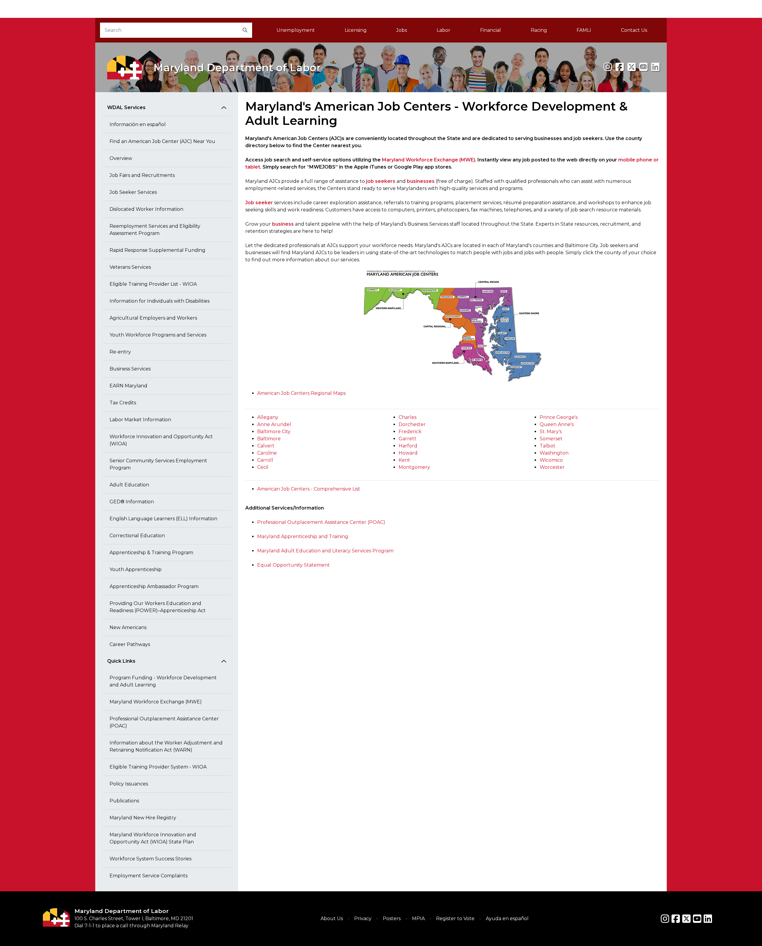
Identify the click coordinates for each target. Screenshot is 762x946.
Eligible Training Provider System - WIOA (158, 767)
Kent (404, 460)
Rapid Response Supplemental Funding (157, 250)
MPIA (418, 918)
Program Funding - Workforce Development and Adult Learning (163, 681)
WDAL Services (126, 107)
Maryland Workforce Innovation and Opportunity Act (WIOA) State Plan (153, 838)
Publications (124, 801)
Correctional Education (137, 535)
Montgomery (414, 467)
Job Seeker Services (133, 192)
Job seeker (259, 202)
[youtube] (643, 67)
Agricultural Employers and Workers (153, 318)
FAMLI (591, 32)
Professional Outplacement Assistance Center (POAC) (164, 722)
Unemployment (296, 30)
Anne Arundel (274, 424)
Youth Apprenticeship (136, 569)
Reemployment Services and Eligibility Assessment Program (155, 229)
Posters (392, 918)
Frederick (410, 431)
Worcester (552, 467)
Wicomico (551, 460)
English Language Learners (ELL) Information (163, 518)
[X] (631, 67)
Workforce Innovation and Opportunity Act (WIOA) (161, 440)
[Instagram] (608, 67)
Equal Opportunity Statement (293, 565)
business (283, 224)
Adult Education (129, 485)
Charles (407, 417)
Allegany (267, 417)
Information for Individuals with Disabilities (160, 301)
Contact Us (634, 30)
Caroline (267, 453)
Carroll (265, 460)
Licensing (356, 30)
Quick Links (121, 661)
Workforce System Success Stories (150, 859)
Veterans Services (130, 267)
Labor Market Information (140, 419)
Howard (408, 453)
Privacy (362, 918)
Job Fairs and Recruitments (142, 175)
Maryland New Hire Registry (143, 818)
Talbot (547, 446)
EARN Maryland (128, 386)
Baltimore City (274, 431)
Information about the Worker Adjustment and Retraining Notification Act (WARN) (166, 746)
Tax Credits (123, 403)
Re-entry (120, 352)
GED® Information (132, 502)
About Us (332, 918)
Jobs (401, 30)
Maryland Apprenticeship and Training (302, 536)
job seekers (380, 181)
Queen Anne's (557, 424)
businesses (421, 181)
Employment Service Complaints (149, 876)
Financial (490, 30)
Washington (554, 453)
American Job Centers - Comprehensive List (308, 489)
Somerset (551, 438)
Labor (443, 30)
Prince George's (558, 417)
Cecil (262, 467)
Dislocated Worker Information (146, 209)
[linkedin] (655, 67)
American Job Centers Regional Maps (301, 393)
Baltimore (269, 438)
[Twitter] (686, 918)
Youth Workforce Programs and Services (158, 335)
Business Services (130, 369)
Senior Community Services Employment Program (158, 464)
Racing (539, 30)
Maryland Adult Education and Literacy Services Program (325, 551)
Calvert (265, 446)
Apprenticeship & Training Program (151, 552)
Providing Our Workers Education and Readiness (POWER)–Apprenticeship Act (158, 607)
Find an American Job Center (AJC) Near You (162, 141)
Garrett (407, 438)
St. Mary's (551, 431)
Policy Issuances (129, 784)
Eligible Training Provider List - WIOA (153, 284)
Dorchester (412, 424)
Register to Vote (455, 918)
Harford (408, 446)
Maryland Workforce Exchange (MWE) (156, 702)
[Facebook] (620, 67)
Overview (121, 158)
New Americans (128, 627)
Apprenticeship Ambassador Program (154, 586)
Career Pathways (130, 644)
